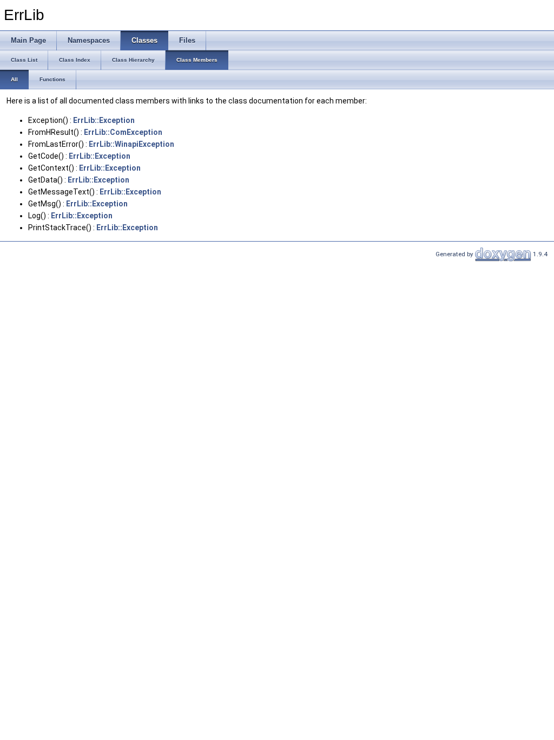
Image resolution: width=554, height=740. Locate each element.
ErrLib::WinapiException (131, 144)
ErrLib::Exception (104, 120)
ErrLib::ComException (123, 132)
